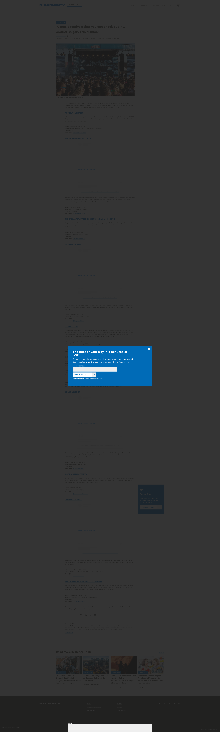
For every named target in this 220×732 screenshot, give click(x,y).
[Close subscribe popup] (149, 349)
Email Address (79, 366)
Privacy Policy (98, 378)
